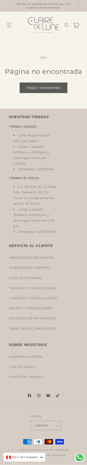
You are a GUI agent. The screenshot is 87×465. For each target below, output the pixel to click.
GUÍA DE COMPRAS (25, 278)
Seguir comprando (43, 87)
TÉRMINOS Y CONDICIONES (32, 288)
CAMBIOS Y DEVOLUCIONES (33, 298)
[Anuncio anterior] (8, 6)
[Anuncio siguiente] (79, 6)
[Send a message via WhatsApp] (79, 457)
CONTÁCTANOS (22, 367)
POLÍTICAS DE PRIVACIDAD (32, 318)
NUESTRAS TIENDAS (26, 377)
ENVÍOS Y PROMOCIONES (31, 308)
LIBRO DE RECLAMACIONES (32, 329)
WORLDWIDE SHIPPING (29, 268)
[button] (9, 25)
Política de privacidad (50, 455)
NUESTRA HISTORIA (25, 357)
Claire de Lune (39, 449)
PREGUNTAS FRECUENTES (31, 258)
